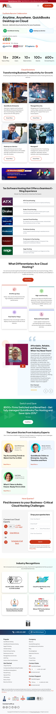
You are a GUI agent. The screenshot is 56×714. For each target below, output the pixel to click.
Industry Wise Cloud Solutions (11, 660)
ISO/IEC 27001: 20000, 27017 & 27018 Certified (14, 587)
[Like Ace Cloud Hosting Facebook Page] (4, 707)
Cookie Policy (32, 660)
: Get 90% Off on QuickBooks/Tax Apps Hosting (28, 1)
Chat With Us (14, 533)
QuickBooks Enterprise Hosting (11, 644)
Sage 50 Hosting (7, 646)
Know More (9, 118)
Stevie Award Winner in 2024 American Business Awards (14, 610)
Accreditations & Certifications (36, 646)
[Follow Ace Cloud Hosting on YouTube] (9, 707)
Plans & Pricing (7, 672)
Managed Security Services (10, 655)
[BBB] (4, 698)
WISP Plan (6, 658)
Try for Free (48, 5)
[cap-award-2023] (15, 698)
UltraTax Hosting (7, 648)
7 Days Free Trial (7, 665)
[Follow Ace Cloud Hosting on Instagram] (18, 707)
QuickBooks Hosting (8, 641)
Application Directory (34, 653)
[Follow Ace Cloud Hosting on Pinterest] (15, 707)
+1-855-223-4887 (19, 526)
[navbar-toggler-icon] (38, 5)
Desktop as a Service (8, 653)
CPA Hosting (6, 677)
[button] (28, 174)
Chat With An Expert (38, 632)
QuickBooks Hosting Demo (10, 670)
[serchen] (31, 698)
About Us (31, 641)
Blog (30, 648)
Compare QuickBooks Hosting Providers (13, 668)
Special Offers (7, 675)
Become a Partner (8, 682)
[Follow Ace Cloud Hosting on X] (7, 707)
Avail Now (28, 422)
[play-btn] (22, 366)
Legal (30, 655)
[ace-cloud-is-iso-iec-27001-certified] (40, 698)
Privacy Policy (33, 548)
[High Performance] (22, 698)
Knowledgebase (33, 651)
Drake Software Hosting (9, 651)
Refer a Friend (7, 679)
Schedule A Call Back (17, 542)
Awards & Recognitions (34, 644)
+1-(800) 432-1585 (43, 682)
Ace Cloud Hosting (35, 711)
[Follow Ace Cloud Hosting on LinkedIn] (12, 707)
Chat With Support (35, 679)
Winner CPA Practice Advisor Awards (41, 610)
